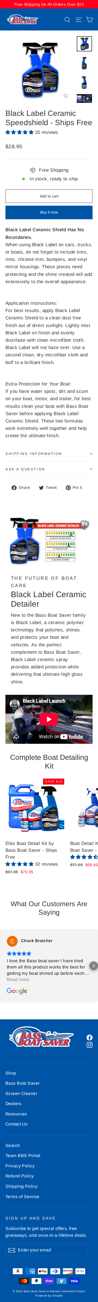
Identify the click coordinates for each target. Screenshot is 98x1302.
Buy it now (49, 212)
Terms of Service (22, 1196)
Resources (16, 1114)
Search (12, 1145)
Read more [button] (18, 979)
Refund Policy (19, 1176)
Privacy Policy (20, 1166)
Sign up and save (30, 1218)
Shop (10, 1073)
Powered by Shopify (49, 1295)
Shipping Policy (21, 1186)
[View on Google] (12, 941)
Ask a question (25, 469)
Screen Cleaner (21, 1093)
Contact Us (16, 1124)
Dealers (13, 1103)
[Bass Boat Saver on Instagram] (90, 1044)
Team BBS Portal (22, 1155)
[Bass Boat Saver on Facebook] (90, 1037)
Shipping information (33, 454)
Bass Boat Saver (22, 1083)
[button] (20, 132)
